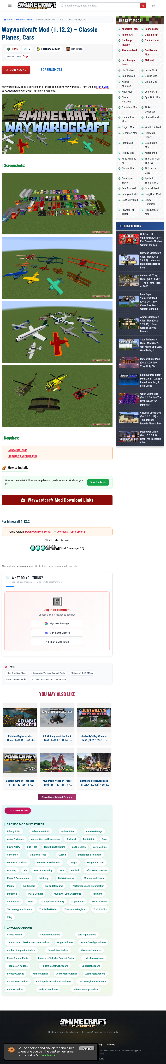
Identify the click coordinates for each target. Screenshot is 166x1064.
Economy (12, 870)
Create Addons (14, 934)
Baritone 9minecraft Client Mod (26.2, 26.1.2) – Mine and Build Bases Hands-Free (150, 260)
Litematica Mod (153, 117)
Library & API (13, 831)
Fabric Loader (152, 28)
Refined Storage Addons (85, 989)
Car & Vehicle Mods (17, 673)
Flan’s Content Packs (17, 958)
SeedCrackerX (129, 188)
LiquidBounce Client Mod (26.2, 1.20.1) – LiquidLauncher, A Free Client (151, 380)
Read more (48, 1055)
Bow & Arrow (13, 847)
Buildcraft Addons (91, 966)
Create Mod (151, 81)
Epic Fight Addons (87, 934)
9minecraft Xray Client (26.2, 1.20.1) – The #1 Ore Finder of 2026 (150, 281)
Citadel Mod (128, 168)
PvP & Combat (35, 893)
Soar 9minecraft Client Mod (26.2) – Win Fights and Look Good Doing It (151, 345)
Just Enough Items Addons (92, 981)
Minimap (43, 878)
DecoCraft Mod (129, 133)
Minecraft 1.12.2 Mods (82, 673)
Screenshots (51, 70)
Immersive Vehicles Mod (22, 455)
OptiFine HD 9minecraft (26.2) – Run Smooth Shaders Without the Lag (151, 240)
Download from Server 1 (39, 531)
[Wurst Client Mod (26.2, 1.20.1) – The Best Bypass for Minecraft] (129, 399)
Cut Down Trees (38, 854)
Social (31, 901)
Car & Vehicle (100, 847)
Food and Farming (43, 870)
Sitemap (111, 1044)
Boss (104, 839)
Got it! (87, 1048)
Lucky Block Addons (94, 958)
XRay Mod (127, 91)
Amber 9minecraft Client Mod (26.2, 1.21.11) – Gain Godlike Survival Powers (149, 324)
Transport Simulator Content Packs (49, 679)
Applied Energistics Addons (21, 950)
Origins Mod (128, 127)
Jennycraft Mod (130, 194)
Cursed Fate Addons (58, 950)
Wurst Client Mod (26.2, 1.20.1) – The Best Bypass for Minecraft (150, 399)
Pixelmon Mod (129, 50)
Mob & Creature (66, 878)
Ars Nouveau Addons (18, 981)
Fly (25, 870)
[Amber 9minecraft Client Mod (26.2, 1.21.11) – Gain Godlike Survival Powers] (129, 324)
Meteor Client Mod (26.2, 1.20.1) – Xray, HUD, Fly (150, 362)
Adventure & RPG (41, 831)
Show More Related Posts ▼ (57, 797)
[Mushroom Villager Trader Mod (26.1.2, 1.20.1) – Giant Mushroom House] (57, 762)
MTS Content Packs (17, 679)
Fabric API (127, 34)
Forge (25, 56)
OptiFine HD (151, 34)
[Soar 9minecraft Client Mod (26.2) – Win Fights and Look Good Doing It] (129, 345)
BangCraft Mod (153, 194)
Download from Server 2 (71, 531)
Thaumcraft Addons (17, 966)
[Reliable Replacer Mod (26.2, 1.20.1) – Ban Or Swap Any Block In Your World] (20, 717)
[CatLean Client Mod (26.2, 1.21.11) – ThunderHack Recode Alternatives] (129, 418)
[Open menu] (9, 5)
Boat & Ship (89, 839)
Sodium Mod (128, 75)
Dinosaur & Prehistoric (48, 862)
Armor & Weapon (15, 839)
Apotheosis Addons (95, 973)
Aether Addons (40, 973)
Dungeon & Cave (95, 862)
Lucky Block (151, 70)
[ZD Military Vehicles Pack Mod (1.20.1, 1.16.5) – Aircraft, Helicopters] (57, 717)
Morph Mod (151, 152)
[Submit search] (143, 5)
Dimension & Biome (17, 862)
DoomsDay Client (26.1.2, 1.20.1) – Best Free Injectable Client (150, 437)
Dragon (73, 862)
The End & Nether (48, 909)
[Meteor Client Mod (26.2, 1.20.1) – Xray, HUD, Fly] (129, 363)
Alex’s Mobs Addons (66, 973)
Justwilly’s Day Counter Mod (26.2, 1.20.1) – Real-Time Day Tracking (94, 738)
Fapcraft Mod (152, 188)
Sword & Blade (99, 901)
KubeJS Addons (15, 989)
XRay (9, 917)
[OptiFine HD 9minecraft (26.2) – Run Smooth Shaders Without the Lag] (129, 240)
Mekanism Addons (48, 989)
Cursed (62, 854)
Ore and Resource (54, 886)
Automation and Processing (45, 839)
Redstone (97, 893)
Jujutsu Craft (152, 91)
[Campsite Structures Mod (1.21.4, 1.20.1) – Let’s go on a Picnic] (94, 762)
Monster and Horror (94, 878)
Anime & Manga (94, 831)
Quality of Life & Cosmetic (67, 893)
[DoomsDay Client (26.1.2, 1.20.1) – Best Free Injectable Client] (129, 437)
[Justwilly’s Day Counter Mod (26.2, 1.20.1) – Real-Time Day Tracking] (94, 717)
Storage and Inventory (52, 901)
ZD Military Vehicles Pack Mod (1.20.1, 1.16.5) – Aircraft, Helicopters (57, 738)
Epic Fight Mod (152, 97)
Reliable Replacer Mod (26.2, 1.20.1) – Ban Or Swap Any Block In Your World (20, 738)
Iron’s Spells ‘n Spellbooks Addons (53, 981)
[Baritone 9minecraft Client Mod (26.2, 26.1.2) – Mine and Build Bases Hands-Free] (129, 260)
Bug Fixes (32, 847)
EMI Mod (149, 60)
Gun (62, 870)
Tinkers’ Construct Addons (54, 966)
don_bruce (77, 48)
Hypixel (75, 870)
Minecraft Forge (17, 450)
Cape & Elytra (79, 847)
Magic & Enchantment (18, 878)
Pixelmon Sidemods (91, 950)
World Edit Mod (153, 127)
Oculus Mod (151, 75)
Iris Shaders (128, 70)
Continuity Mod (130, 200)
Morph (10, 886)
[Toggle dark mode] (153, 6)
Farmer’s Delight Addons (93, 942)
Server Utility (14, 901)
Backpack (71, 839)
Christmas (12, 854)
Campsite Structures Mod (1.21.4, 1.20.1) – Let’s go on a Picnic (94, 783)
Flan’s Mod (102, 86)
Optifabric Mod (129, 107)
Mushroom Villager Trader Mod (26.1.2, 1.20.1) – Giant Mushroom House (57, 783)
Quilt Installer (152, 40)
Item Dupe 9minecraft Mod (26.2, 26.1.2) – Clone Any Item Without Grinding (149, 302)
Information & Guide (96, 870)
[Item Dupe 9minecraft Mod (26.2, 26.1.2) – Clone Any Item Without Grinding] (129, 302)
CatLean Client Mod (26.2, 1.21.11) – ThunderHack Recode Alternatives (150, 418)
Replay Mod (128, 152)
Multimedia (29, 886)
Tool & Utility (100, 909)
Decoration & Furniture (89, 854)
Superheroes (78, 901)
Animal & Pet (68, 831)
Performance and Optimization (88, 886)
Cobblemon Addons (50, 934)
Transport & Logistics (76, 909)
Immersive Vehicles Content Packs (49, 673)
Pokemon (12, 893)
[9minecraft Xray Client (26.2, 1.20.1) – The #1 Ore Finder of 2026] (129, 281)
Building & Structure (54, 847)
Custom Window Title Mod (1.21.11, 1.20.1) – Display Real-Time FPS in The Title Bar (20, 783)
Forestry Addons (15, 973)
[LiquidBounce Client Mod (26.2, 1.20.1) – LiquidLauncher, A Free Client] (129, 380)
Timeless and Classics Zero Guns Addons (28, 942)
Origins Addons (65, 942)
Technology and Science (19, 909)
